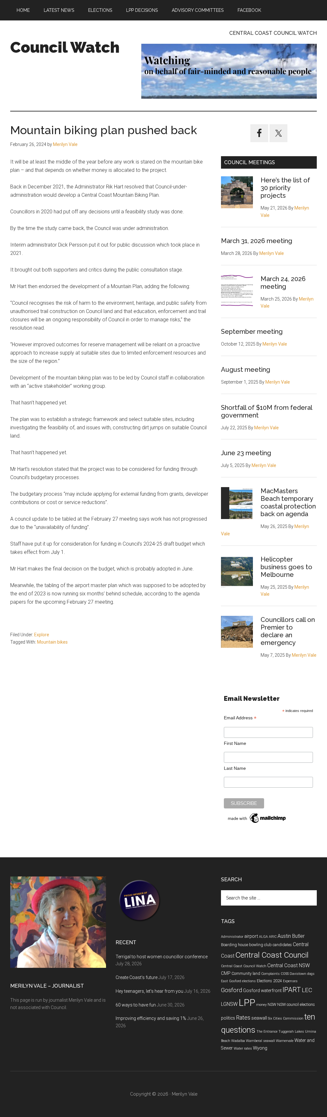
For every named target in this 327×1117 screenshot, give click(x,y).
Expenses (290, 981)
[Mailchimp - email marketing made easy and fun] (257, 822)
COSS (285, 974)
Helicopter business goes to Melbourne (286, 566)
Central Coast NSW (288, 965)
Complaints (270, 974)
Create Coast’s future (136, 977)
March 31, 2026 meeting (256, 241)
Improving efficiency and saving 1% (151, 1018)
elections (249, 981)
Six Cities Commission (285, 1018)
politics (228, 1018)
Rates (243, 1017)
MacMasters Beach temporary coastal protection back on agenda (288, 502)
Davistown (298, 974)
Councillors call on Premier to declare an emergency (288, 631)
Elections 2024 (269, 981)
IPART (292, 990)
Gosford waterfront (262, 990)
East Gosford (231, 981)
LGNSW (229, 1004)
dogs (311, 974)
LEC (307, 990)
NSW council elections (296, 1004)
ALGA (263, 937)
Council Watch (64, 47)
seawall (259, 1018)
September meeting (252, 331)
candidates (282, 945)
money (261, 1005)
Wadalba (238, 1041)
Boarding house (234, 945)
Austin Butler (291, 936)
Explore (41, 634)
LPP (247, 1002)
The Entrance (267, 1031)
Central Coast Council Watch (243, 966)
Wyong (260, 1048)
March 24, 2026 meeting (283, 282)
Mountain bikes (52, 642)
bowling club (260, 945)
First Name (235, 743)
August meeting (245, 369)
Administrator (232, 937)
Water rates (243, 1048)
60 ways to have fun (136, 1004)
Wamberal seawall (260, 1041)
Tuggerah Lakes (291, 1031)
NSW (272, 1004)
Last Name (235, 768)
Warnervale (284, 1041)
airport (251, 936)
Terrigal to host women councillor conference (162, 956)
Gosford (231, 990)
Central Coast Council (271, 955)
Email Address (240, 718)
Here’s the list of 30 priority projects (285, 187)
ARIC (273, 937)
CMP (226, 973)
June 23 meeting (246, 453)
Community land (246, 973)
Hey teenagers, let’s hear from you (149, 991)
